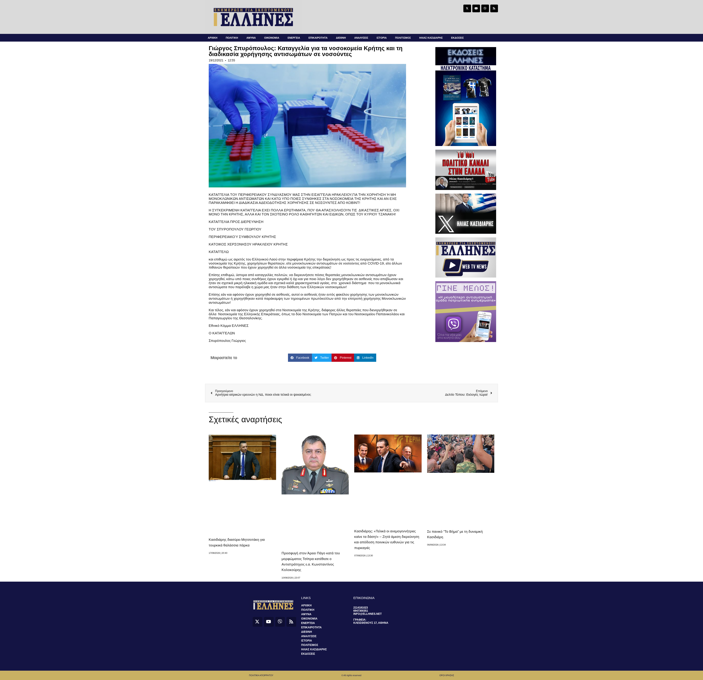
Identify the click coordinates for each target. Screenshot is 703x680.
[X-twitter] (467, 8)
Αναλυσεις (361, 37)
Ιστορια (382, 37)
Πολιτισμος (403, 37)
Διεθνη (341, 37)
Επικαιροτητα (318, 37)
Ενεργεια (294, 37)
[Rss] (494, 8)
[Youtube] (476, 8)
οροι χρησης (446, 675)
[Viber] (485, 8)
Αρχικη (212, 37)
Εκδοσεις (457, 37)
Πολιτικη (232, 37)
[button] (300, 358)
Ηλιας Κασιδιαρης (431, 37)
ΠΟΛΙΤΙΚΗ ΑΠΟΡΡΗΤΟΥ (261, 675)
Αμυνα (251, 37)
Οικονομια (271, 37)
